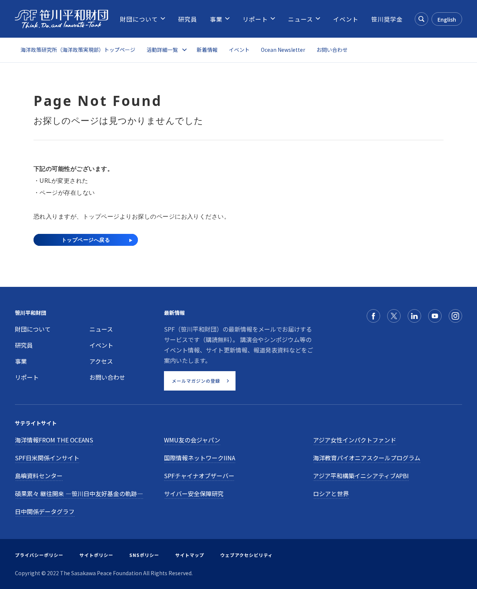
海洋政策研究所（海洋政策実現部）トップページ (77, 49)
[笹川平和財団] (61, 19)
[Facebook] (373, 316)
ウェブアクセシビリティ (246, 555)
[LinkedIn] (414, 316)
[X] (394, 316)
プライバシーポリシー (39, 555)
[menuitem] (139, 19)
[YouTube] (435, 316)
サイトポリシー (96, 555)
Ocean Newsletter (283, 49)
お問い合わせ (332, 49)
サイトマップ (189, 555)
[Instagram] (455, 316)
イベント (239, 49)
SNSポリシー (144, 555)
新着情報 (207, 49)
